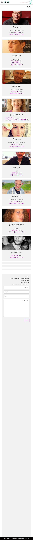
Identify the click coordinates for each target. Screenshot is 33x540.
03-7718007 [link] (22, 120)
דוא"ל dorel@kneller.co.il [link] (16, 257)
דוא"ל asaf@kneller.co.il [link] (16, 93)
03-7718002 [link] (14, 255)
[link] (26, 2)
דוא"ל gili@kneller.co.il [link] (16, 175)
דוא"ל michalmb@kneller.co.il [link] (16, 232)
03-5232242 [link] (17, 32)
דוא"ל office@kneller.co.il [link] (17, 34)
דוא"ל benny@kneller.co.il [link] (16, 203)
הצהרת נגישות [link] (7, 538)
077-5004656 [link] (15, 61)
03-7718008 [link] (14, 91)
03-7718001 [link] (14, 173)
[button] (2, 2)
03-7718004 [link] (14, 230)
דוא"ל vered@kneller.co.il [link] (11, 120)
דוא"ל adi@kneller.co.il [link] (16, 65)
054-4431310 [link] (15, 63)
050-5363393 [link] (9, 118)
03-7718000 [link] (14, 201)
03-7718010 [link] (14, 144)
